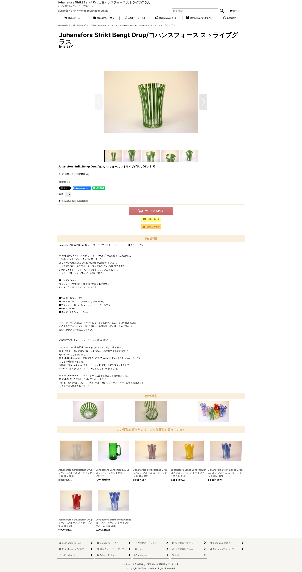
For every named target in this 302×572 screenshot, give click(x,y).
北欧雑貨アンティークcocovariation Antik (83, 10)
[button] (203, 102)
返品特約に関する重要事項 (74, 201)
